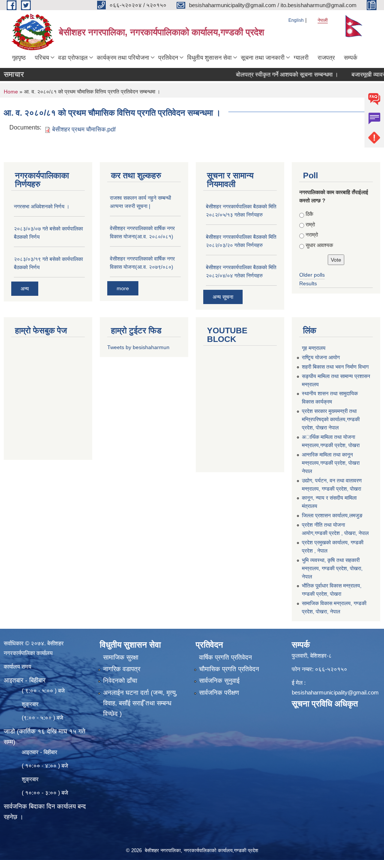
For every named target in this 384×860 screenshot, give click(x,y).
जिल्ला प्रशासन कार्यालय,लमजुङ (332, 515)
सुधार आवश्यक (319, 245)
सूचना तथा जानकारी (263, 57)
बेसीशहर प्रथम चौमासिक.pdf (84, 129)
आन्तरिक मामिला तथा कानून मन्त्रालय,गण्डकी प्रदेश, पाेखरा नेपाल (331, 463)
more (123, 288)
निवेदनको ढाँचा (120, 680)
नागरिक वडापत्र (121, 669)
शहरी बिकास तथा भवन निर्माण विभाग (335, 367)
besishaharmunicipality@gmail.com (335, 692)
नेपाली (323, 20)
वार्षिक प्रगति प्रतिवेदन (225, 657)
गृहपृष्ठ (19, 57)
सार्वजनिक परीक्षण (219, 692)
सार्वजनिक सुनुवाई (219, 680)
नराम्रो (312, 235)
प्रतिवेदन (168, 57)
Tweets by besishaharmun (138, 347)
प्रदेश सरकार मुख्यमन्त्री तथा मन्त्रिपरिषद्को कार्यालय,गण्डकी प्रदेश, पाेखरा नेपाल (331, 419)
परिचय (42, 57)
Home (11, 92)
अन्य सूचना (223, 297)
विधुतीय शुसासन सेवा (209, 57)
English (296, 20)
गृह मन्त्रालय (314, 348)
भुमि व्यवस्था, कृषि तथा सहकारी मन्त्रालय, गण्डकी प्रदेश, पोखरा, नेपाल (332, 568)
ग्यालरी (301, 57)
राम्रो (310, 224)
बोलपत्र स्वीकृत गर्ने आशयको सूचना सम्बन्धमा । (275, 74)
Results (308, 283)
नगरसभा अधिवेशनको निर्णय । (41, 206)
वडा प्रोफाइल (73, 57)
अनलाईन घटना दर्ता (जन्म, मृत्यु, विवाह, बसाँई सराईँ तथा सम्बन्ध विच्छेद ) (140, 703)
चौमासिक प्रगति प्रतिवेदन (229, 669)
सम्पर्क (350, 57)
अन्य (25, 289)
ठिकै (309, 214)
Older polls (312, 275)
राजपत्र (326, 57)
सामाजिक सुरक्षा (120, 657)
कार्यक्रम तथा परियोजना (123, 57)
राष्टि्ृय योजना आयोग (321, 357)
